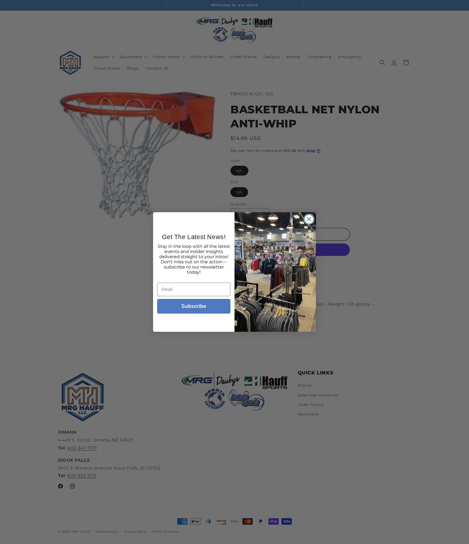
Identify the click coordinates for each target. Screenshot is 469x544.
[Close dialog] (309, 219)
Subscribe (193, 306)
